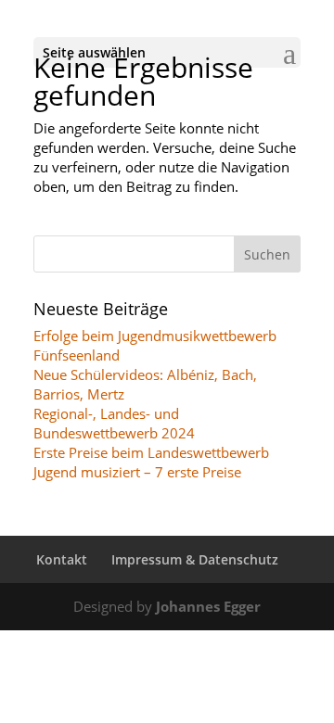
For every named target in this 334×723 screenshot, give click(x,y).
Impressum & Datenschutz (194, 559)
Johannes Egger (208, 606)
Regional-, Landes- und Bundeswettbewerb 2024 (114, 423)
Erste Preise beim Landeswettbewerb (151, 452)
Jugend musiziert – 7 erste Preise (137, 472)
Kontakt (61, 559)
